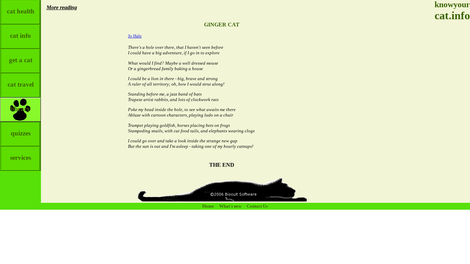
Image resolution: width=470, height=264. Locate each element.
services (20, 157)
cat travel (21, 84)
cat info (20, 35)
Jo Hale (135, 35)
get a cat (20, 60)
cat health (20, 11)
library (20, 108)
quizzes (21, 133)
